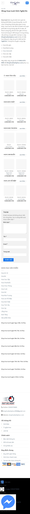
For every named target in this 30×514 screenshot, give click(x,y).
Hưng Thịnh (9, 146)
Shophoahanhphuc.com (9, 37)
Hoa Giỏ (3, 292)
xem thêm (22, 76)
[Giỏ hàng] (27, 3)
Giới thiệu (6, 424)
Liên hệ (5, 431)
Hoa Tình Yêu (5, 305)
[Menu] (2, 3)
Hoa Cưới (4, 289)
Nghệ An (4, 41)
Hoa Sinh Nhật (5, 302)
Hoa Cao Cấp (5, 279)
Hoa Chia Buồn (5, 282)
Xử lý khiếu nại (7, 445)
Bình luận (6, 222)
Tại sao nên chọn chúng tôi (11, 460)
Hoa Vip (3, 308)
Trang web (6, 251)
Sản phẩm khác (6, 318)
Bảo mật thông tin (9, 439)
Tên (5, 236)
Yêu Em (9, 94)
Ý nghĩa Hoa (7, 427)
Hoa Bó (3, 276)
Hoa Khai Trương (6, 295)
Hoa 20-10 (4, 273)
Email (5, 244)
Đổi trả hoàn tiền (8, 442)
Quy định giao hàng (9, 454)
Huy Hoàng (21, 146)
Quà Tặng (4, 314)
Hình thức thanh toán (10, 457)
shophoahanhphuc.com (16, 415)
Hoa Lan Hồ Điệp (6, 298)
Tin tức (3, 8)
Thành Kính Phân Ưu (9, 173)
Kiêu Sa (21, 94)
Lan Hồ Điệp (9, 199)
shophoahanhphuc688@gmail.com (14, 411)
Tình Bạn (21, 120)
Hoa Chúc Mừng (6, 286)
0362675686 (12, 407)
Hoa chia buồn (7, 51)
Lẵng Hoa (4, 311)
